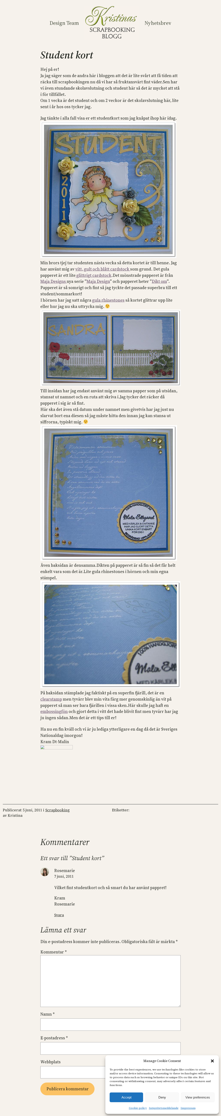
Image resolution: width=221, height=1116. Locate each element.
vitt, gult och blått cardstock (102, 269)
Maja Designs (53, 281)
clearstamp (51, 699)
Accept (126, 1097)
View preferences (197, 1097)
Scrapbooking (57, 810)
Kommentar (53, 952)
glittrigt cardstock (93, 275)
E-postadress (54, 1038)
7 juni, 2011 (64, 876)
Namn (47, 1014)
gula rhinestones (108, 300)
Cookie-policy (138, 1108)
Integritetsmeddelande (163, 1108)
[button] (212, 1061)
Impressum (188, 1108)
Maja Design (98, 281)
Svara (59, 915)
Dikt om (159, 281)
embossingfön (54, 711)
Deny (162, 1097)
